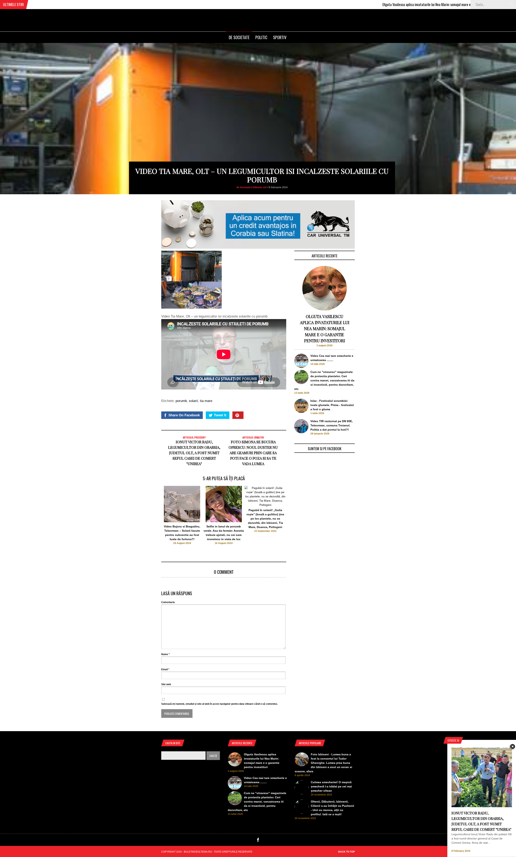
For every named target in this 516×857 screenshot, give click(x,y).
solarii (193, 401)
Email (165, 669)
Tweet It (220, 415)
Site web (166, 684)
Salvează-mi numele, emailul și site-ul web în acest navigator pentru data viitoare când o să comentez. (219, 704)
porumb (181, 401)
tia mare (206, 401)
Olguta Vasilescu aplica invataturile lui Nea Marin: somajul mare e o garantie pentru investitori (400, 4)
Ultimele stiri (260, 187)
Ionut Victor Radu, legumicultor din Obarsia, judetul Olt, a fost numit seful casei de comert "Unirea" (194, 452)
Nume (165, 654)
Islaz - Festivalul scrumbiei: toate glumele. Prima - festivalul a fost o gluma (332, 405)
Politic (261, 37)
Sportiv (279, 37)
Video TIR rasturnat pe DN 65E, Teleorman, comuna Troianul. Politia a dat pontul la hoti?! (331, 425)
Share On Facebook (184, 415)
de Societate (239, 37)
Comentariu (168, 602)
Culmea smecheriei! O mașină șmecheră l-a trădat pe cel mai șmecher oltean (331, 786)
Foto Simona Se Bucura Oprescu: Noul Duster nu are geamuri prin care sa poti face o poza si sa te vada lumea (253, 452)
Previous (153, 517)
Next (294, 517)
